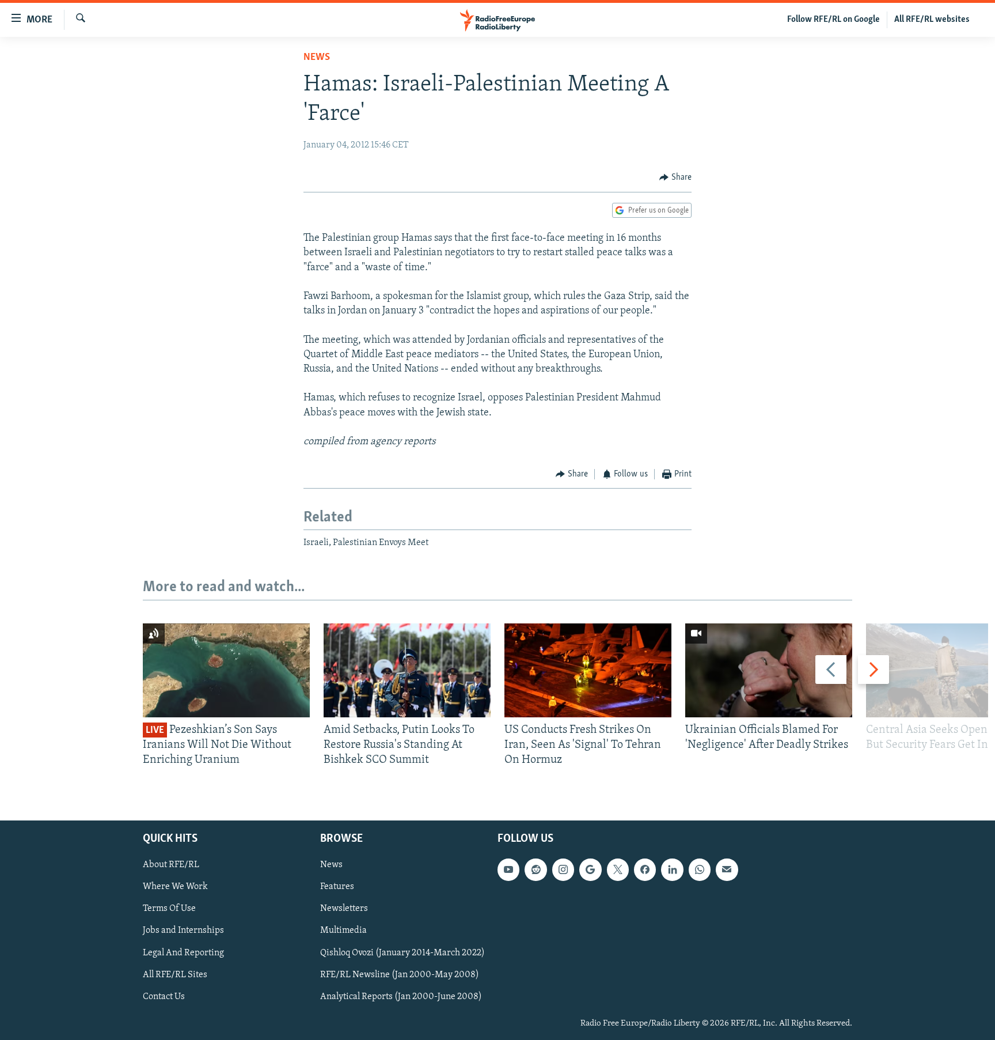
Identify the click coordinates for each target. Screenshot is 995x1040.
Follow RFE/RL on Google (833, 19)
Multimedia (343, 930)
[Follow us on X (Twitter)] (618, 869)
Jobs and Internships (183, 930)
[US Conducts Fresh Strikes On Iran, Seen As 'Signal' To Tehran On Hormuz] (587, 670)
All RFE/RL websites (932, 19)
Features (337, 886)
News (316, 57)
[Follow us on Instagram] (563, 869)
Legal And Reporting (183, 952)
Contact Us (164, 996)
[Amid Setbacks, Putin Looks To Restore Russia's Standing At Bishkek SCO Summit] (407, 670)
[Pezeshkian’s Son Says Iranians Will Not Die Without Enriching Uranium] (226, 670)
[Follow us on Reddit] (535, 869)
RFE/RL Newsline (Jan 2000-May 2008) (399, 974)
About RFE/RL (171, 864)
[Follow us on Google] (590, 869)
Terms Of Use (169, 908)
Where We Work (175, 886)
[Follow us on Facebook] (645, 869)
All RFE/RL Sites (175, 974)
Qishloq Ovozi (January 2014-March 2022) (402, 952)
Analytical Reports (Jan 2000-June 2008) (401, 996)
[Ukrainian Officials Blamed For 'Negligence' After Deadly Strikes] (768, 670)
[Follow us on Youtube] (508, 869)
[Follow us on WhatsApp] (700, 869)
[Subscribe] (727, 869)
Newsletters (344, 908)
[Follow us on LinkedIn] (672, 869)
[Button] (675, 177)
